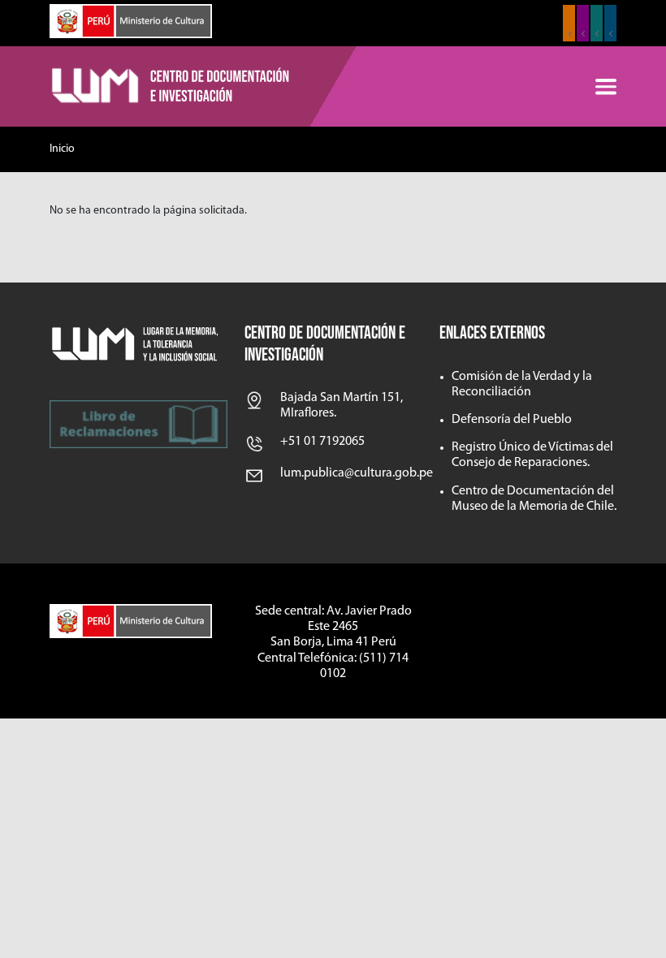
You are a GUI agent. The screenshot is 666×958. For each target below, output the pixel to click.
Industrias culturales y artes (583, 23)
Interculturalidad (596, 23)
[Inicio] (171, 87)
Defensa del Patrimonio (610, 23)
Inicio (62, 149)
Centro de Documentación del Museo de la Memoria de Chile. (534, 499)
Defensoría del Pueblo (512, 419)
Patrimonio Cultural (569, 23)
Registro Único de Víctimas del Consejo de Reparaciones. (532, 455)
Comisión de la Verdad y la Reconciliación (522, 384)
